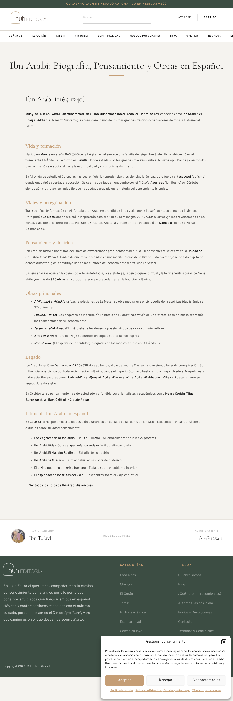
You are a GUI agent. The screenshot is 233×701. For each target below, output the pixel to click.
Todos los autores (116, 536)
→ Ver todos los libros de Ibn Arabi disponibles (59, 485)
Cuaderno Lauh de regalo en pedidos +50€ (116, 4)
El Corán (39, 36)
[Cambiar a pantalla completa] (29, 681)
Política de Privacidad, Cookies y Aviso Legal (163, 690)
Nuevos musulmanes (145, 36)
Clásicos (16, 36)
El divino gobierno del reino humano (60, 468)
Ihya (173, 36)
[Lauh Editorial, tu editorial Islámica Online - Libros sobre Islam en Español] (30, 17)
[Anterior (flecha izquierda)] (4, 693)
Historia (81, 36)
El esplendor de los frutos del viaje (59, 475)
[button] (224, 642)
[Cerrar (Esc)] (4, 681)
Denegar (165, 680)
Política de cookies (121, 690)
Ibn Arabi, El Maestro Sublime (55, 453)
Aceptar (124, 680)
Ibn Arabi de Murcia (47, 460)
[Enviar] (142, 17)
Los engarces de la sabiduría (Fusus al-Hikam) (67, 438)
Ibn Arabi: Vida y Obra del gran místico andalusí (67, 446)
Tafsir (61, 36)
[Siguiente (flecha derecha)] (17, 693)
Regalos (214, 36)
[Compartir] (17, 681)
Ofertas (192, 36)
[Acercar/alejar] (42, 681)
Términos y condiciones (206, 690)
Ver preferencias (206, 680)
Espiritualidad (109, 36)
